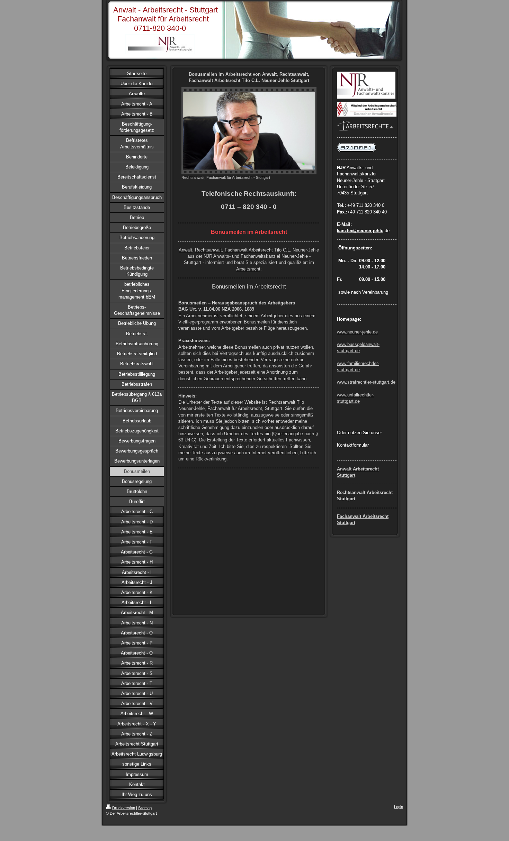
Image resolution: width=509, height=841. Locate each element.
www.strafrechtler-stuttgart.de (366, 382)
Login (398, 807)
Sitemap (145, 808)
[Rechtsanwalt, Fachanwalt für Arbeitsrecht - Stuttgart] (248, 130)
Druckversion (123, 808)
